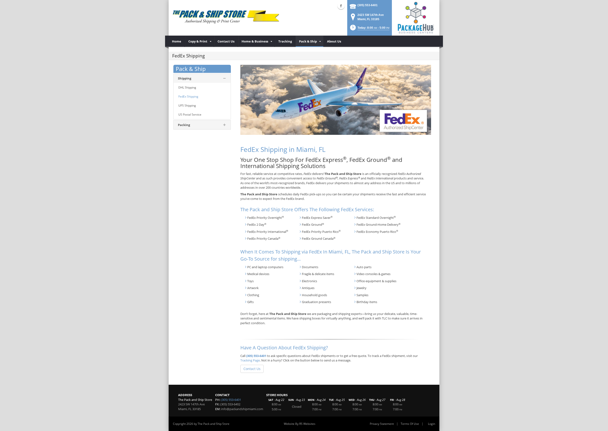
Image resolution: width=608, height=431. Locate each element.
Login (431, 424)
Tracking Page (250, 360)
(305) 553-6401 (367, 5)
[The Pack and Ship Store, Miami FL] (225, 16)
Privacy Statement (382, 424)
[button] (369, 29)
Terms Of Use (410, 424)
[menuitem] (177, 41)
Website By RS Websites (299, 424)
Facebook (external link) (341, 5)
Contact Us (252, 368)
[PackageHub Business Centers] (415, 17)
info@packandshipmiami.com (242, 409)
